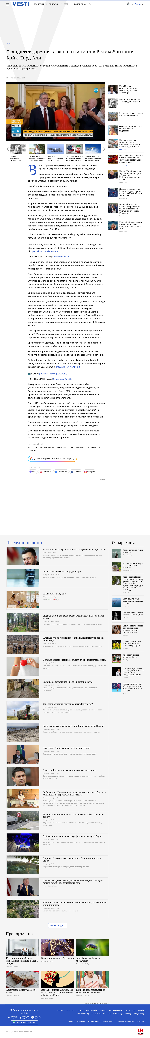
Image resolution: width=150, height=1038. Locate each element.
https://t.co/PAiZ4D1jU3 (68, 367)
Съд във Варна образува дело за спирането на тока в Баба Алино (73, 617)
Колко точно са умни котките (133, 551)
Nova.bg (103, 1010)
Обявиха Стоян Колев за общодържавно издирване (130, 128)
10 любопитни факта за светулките (88, 959)
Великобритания (65, 447)
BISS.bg (141, 1010)
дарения (80, 447)
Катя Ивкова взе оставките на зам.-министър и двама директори (128, 89)
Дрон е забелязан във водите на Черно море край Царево (73, 726)
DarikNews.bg (91, 1010)
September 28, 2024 (62, 256)
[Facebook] (143, 1024)
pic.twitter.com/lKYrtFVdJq (45, 251)
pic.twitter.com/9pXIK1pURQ (53, 373)
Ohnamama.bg (83, 1014)
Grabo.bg (107, 1014)
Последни (39, 4)
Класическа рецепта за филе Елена (21, 991)
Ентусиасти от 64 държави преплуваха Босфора (133, 601)
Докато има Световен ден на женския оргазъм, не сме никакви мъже (133, 628)
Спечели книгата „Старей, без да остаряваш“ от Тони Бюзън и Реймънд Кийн (57, 992)
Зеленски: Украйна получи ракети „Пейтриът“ (68, 703)
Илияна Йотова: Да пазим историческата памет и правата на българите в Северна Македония (129, 208)
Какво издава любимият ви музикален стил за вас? (90, 991)
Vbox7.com (70, 1010)
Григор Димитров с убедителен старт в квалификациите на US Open (132, 687)
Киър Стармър (47, 447)
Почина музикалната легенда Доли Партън (129, 100)
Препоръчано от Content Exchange (96, 1003)
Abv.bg (60, 1010)
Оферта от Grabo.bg (49, 597)
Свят (66, 4)
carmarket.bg (123, 165)
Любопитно (79, 4)
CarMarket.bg (130, 1010)
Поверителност (108, 1021)
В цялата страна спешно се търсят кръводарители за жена (74, 659)
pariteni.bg (122, 149)
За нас (70, 1021)
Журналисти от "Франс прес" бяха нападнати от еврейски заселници (73, 639)
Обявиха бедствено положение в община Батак (68, 681)
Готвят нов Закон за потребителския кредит (66, 748)
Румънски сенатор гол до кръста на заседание (131, 114)
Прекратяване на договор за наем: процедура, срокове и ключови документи (129, 143)
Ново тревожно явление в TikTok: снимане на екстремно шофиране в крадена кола (131, 158)
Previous (7, 154)
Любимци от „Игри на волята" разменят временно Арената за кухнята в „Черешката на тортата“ (74, 793)
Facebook (77, 472)
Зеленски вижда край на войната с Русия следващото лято (74, 549)
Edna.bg (128, 1014)
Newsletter (47, 472)
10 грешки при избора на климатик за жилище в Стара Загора (22, 961)
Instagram (91, 472)
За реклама (80, 1021)
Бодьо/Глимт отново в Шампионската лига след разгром (132, 643)
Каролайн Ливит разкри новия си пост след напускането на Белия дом (130, 225)
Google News (62, 472)
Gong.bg (80, 1010)
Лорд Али (33, 447)
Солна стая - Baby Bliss (54, 593)
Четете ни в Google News (26, 1022)
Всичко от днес (57, 926)
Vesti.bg (20, 4)
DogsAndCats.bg (115, 1010)
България (53, 4)
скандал (92, 447)
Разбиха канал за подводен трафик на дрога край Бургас (73, 836)
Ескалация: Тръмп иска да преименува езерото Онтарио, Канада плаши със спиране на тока (73, 881)
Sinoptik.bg (96, 1014)
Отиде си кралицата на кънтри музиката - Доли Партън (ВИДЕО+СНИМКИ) (133, 671)
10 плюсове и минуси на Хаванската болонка (133, 565)
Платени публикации (126, 1021)
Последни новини (24, 542)
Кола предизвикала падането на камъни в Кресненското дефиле (73, 815)
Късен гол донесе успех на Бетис (131, 656)
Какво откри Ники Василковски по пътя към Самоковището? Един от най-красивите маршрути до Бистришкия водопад (133, 583)
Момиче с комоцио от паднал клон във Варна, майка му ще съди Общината (75, 903)
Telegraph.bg (139, 1014)
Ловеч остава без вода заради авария (62, 571)
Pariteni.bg (117, 1014)
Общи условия (93, 1021)
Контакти (140, 1021)
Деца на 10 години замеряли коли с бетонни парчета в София (72, 859)
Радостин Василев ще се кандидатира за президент (70, 770)
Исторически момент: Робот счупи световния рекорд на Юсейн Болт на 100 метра (131, 192)
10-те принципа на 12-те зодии (57, 958)
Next (104, 154)
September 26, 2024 (62, 379)
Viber (34, 472)
